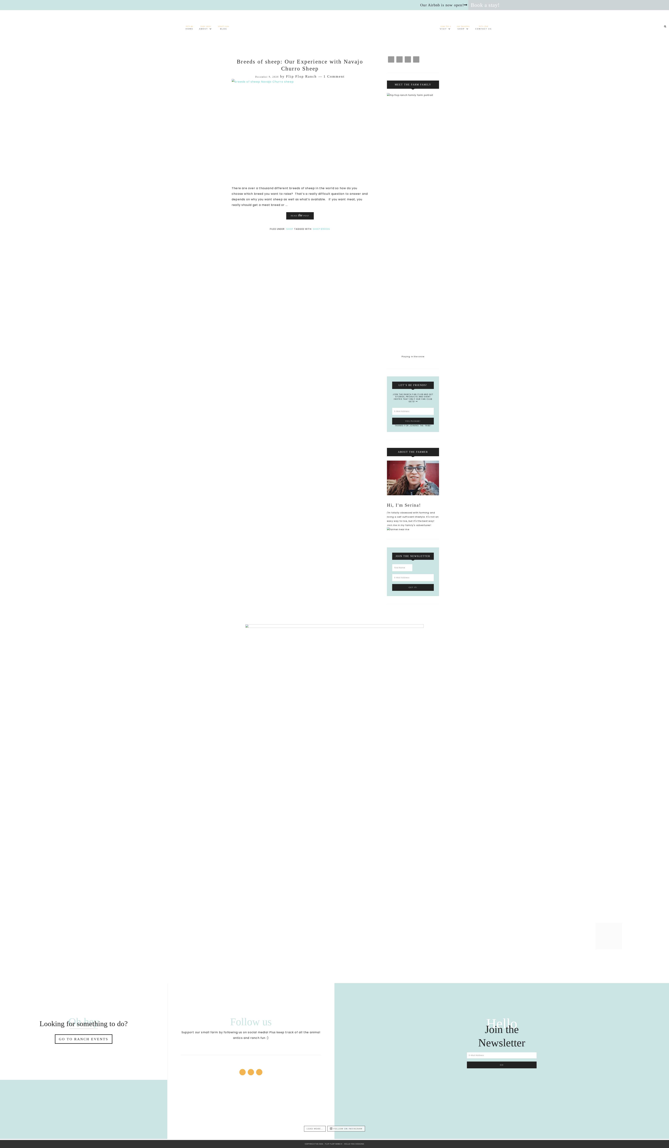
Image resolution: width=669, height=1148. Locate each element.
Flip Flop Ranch (334, 25)
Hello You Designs (354, 1144)
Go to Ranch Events (83, 1039)
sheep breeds (321, 229)
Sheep (289, 229)
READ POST (300, 215)
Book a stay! (485, 5)
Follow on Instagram (347, 1129)
